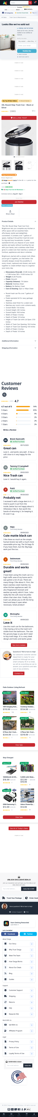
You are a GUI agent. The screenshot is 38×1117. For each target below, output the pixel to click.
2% (35, 417)
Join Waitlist (19, 202)
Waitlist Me (27, 51)
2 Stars (4, 420)
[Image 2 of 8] (15, 156)
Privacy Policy (14, 1041)
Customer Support (16, 990)
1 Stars (4, 424)
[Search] (30, 3)
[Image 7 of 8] (22, 156)
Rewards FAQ (14, 1014)
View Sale (19, 745)
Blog (10, 973)
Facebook (11, 934)
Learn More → (15, 925)
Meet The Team (14, 955)
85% (35, 410)
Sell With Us (13, 1025)
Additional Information (10, 341)
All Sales (4, 17)
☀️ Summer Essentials (21, 13)
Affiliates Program (15, 1031)
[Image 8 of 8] (23, 156)
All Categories (8, 13)
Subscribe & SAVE (28, 889)
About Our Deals (15, 967)
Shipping (12, 996)
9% (35, 413)
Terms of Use (14, 1047)
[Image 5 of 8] (19, 156)
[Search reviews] (4, 395)
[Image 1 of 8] (14, 156)
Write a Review (9, 430)
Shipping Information (10, 348)
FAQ (27, 912)
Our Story (12, 944)
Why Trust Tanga (15, 950)
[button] (9, 183)
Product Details (7, 221)
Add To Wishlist (7, 205)
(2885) (12, 111)
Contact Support (16, 912)
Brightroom (9, 178)
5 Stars (4, 410)
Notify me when (22, 38)
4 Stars (4, 413)
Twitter (30, 934)
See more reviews (19, 645)
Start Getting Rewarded (20, 922)
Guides (11, 979)
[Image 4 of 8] (18, 156)
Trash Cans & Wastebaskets (17, 17)
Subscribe (28, 1065)
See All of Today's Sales (19, 828)
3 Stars (4, 417)
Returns (12, 1002)
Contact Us (19, 673)
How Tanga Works (15, 961)
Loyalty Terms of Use (16, 1053)
